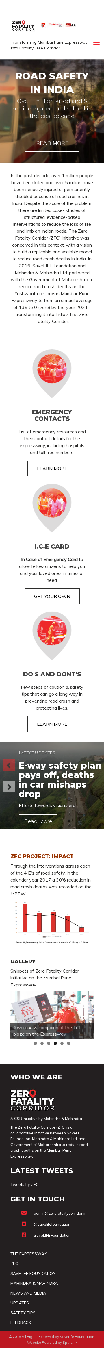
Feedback (20, 1322)
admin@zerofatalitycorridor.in (60, 1213)
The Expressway (28, 1253)
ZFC (14, 1263)
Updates (19, 1303)
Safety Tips (23, 1312)
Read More (38, 821)
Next (86, 1013)
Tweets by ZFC (24, 1184)
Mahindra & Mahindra (34, 1283)
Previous (17, 1013)
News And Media (28, 1293)
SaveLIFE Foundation (52, 1235)
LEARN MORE (52, 468)
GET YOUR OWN (52, 596)
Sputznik (70, 1342)
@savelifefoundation (52, 1224)
